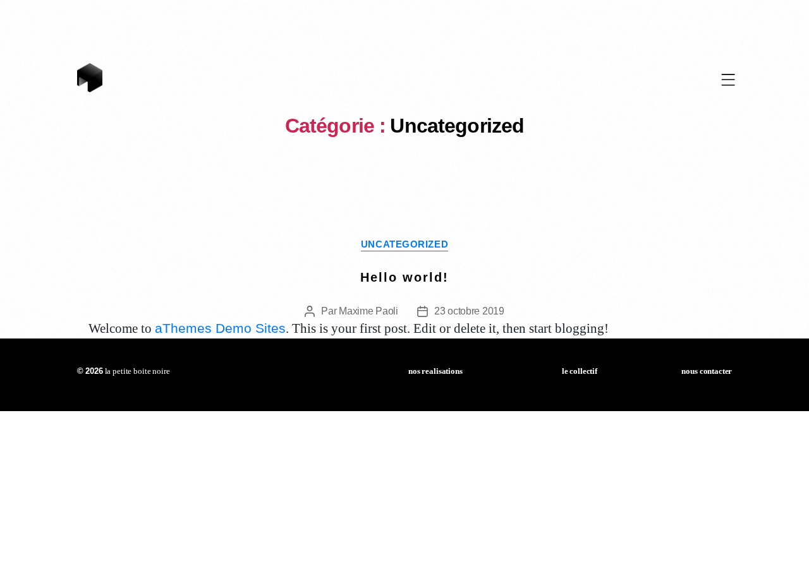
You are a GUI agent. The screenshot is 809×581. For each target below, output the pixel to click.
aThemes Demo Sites (220, 328)
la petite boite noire (123, 371)
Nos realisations (435, 371)
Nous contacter (706, 371)
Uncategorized (404, 244)
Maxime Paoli (368, 311)
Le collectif (579, 371)
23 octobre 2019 (469, 311)
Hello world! (404, 277)
